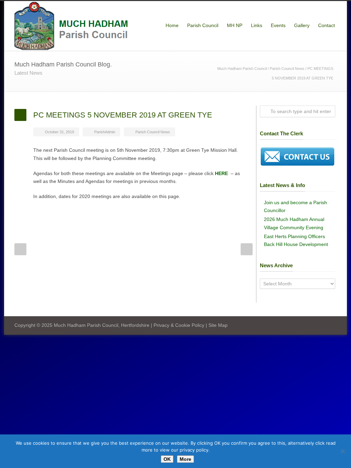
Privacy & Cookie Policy (179, 325)
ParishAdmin (104, 132)
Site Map (218, 325)
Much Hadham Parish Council (242, 68)
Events (278, 25)
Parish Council (202, 25)
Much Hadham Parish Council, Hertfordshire (101, 325)
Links (256, 25)
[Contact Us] (297, 164)
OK (167, 459)
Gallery (302, 25)
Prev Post (20, 249)
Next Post (247, 249)
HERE (221, 173)
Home (172, 25)
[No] (342, 451)
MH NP (234, 25)
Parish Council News (287, 68)
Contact (326, 25)
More (185, 459)
